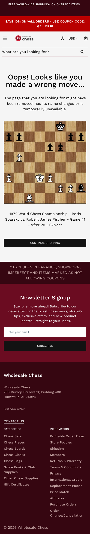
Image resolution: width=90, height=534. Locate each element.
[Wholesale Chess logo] (25, 38)
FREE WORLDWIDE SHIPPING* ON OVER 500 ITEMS (44, 4)
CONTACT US (14, 421)
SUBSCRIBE (45, 345)
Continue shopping (45, 242)
